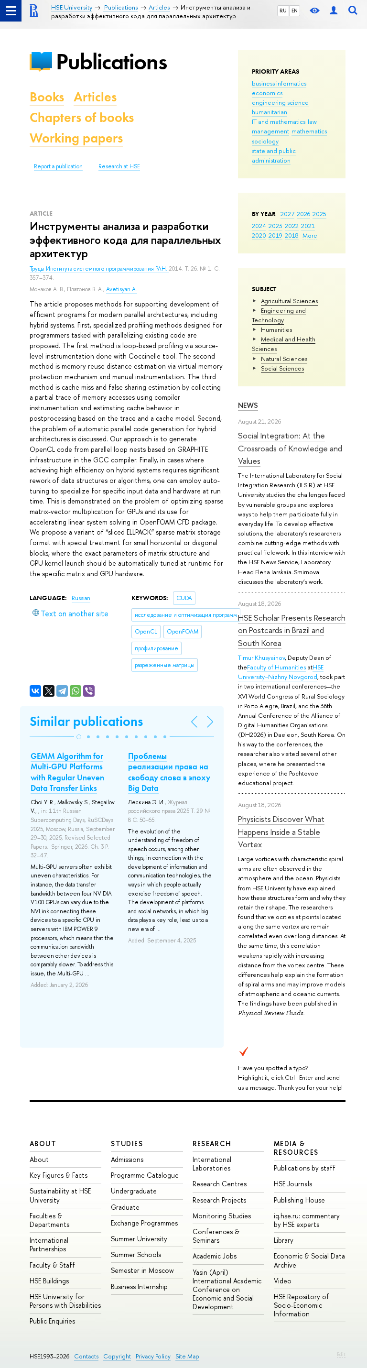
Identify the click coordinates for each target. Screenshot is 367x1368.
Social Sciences (282, 368)
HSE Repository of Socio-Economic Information (301, 1305)
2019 (275, 235)
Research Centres (220, 1183)
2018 (292, 235)
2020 (259, 235)
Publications (111, 61)
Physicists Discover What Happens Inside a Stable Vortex (281, 831)
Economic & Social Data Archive (309, 1260)
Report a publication (58, 166)
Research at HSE (119, 166)
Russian (81, 598)
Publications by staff (304, 1167)
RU (283, 10)
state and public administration (274, 155)
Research (212, 1143)
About (43, 1143)
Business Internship (139, 1286)
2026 (303, 213)
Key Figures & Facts (58, 1175)
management (270, 131)
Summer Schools (136, 1254)
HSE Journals (293, 1183)
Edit (341, 1354)
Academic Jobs (215, 1255)
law (312, 121)
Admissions (127, 1159)
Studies (127, 1143)
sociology (265, 141)
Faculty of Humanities (276, 667)
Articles (95, 96)
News (248, 405)
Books (47, 96)
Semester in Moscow (142, 1270)
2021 (308, 225)
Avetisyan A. (121, 289)
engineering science (280, 102)
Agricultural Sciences (289, 300)
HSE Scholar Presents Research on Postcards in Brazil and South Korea (291, 630)
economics (267, 92)
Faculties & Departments (49, 1220)
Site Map (187, 1356)
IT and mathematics (278, 121)
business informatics (279, 83)
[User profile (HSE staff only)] (333, 11)
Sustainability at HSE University (60, 1195)
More (309, 235)
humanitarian (269, 112)
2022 (292, 225)
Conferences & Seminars (216, 1236)
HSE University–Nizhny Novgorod (281, 672)
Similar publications (86, 721)
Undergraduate (134, 1190)
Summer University (139, 1238)
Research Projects (219, 1199)
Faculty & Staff (52, 1265)
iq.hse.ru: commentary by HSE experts (307, 1220)
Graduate (125, 1207)
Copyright (117, 1356)
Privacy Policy (153, 1356)
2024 (259, 225)
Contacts (86, 1356)
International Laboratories (212, 1163)
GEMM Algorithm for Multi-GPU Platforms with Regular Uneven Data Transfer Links (67, 772)
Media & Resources (296, 1148)
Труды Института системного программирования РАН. (99, 269)
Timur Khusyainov (261, 657)
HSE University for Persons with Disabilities (65, 1301)
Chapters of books (82, 117)
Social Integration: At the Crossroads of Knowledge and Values (290, 448)
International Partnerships (49, 1244)
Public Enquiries (52, 1320)
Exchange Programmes (144, 1222)
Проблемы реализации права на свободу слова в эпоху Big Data (169, 772)
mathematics (309, 131)
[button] (79, 737)
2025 (319, 213)
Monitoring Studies (222, 1215)
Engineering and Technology (279, 315)
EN (294, 10)
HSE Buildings (49, 1280)
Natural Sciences (284, 358)
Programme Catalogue (145, 1175)
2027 (287, 213)
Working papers (76, 138)
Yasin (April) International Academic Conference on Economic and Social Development (227, 1290)
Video (282, 1280)
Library (283, 1240)
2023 (275, 225)
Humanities (276, 329)
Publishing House (299, 1199)
